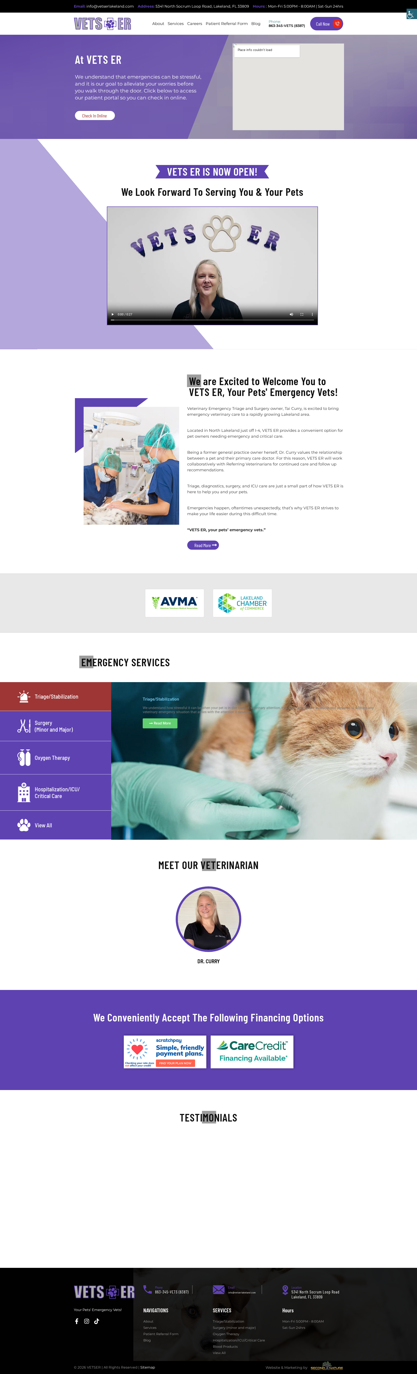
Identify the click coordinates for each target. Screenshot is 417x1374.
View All (219, 1353)
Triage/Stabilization (228, 1321)
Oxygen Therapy (226, 1334)
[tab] (55, 696)
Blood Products (225, 1346)
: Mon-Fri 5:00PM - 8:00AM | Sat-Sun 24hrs (304, 6)
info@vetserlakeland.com (110, 6)
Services (176, 23)
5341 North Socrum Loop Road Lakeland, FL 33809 (315, 1294)
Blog (255, 23)
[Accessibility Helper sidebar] (412, 14)
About (158, 23)
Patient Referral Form (227, 23)
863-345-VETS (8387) (287, 26)
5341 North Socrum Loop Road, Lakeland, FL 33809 (202, 6)
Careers (194, 23)
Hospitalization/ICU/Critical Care (239, 1340)
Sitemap (147, 1367)
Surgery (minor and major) (234, 1328)
